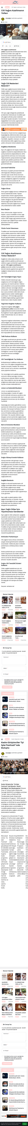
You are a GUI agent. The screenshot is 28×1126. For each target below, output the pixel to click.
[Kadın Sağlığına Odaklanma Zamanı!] (7, 619)
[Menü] (2, 2)
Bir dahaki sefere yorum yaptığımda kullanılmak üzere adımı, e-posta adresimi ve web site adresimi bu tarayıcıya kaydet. (13, 681)
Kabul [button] (24, 1124)
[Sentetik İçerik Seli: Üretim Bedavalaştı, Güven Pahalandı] (14, 699)
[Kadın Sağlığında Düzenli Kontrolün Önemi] (7, 634)
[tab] (20, 693)
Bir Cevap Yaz (7, 648)
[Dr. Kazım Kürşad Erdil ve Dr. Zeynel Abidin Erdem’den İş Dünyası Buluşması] (14, 724)
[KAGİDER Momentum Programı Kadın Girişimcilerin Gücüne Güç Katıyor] (20, 603)
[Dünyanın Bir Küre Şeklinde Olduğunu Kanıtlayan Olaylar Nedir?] (14, 716)
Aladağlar (8, 18)
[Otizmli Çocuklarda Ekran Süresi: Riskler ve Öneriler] (14, 707)
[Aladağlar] (15, 2)
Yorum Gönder (7, 687)
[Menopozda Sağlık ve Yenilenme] (20, 619)
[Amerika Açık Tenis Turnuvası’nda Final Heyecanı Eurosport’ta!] (20, 634)
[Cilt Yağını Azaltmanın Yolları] (7, 995)
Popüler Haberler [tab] (7, 693)
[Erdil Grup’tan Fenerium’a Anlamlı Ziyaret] (14, 732)
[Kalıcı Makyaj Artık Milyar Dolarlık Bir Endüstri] (7, 1010)
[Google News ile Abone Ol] (6, 42)
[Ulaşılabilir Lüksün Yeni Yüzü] (20, 1010)
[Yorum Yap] (2, 46)
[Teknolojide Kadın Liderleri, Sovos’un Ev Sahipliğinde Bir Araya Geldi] (20, 995)
